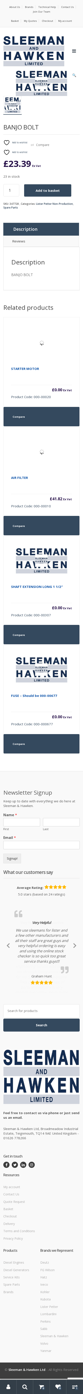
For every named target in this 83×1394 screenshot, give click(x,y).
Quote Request (14, 1246)
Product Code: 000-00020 (41, 382)
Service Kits (11, 1322)
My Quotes (30, 20)
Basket (15, 20)
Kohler (45, 1336)
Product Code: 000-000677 (41, 709)
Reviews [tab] (18, 241)
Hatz (43, 1322)
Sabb (43, 1373)
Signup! (12, 858)
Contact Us (67, 7)
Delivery (9, 1268)
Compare (42, 145)
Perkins (45, 1366)
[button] (74, 76)
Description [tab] (25, 229)
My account (65, 20)
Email (9, 837)
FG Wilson (47, 1314)
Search (41, 1069)
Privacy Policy (13, 1283)
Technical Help (47, 7)
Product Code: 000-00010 (41, 491)
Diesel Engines (13, 1307)
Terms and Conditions (19, 1275)
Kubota (45, 1344)
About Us (14, 7)
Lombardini (48, 1358)
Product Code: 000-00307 (41, 600)
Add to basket (48, 190)
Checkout (47, 20)
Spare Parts (10, 207)
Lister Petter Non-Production (54, 204)
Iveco (44, 1329)
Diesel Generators (16, 1314)
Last (45, 829)
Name (10, 815)
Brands (29, 7)
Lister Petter (49, 1351)
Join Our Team (41, 11)
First (6, 829)
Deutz (44, 1307)
